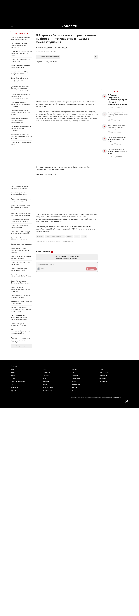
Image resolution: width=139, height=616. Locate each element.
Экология (102, 378)
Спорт (101, 369)
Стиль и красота (104, 372)
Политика (74, 375)
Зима (44, 369)
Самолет (40, 236)
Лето (44, 378)
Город (13, 378)
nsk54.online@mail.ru (115, 397)
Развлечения (75, 385)
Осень (73, 372)
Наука (45, 385)
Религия (74, 388)
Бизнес (13, 372)
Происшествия (76, 378)
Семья (73, 391)
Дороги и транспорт (18, 382)
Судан (77, 236)
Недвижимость (48, 388)
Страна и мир (103, 375)
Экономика (103, 382)
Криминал (46, 372)
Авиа (84, 236)
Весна (13, 375)
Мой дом (46, 382)
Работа (73, 382)
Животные (14, 388)
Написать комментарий (50, 57)
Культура (46, 375)
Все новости (21, 34)
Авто (12, 369)
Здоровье (14, 391)
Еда (12, 385)
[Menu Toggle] (12, 26)
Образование (47, 391)
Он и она (74, 369)
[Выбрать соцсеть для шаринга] (96, 57)
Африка (69, 236)
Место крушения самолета (55, 236)
